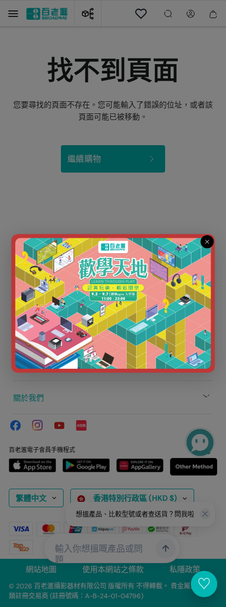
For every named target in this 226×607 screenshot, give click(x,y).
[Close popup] (206, 241)
